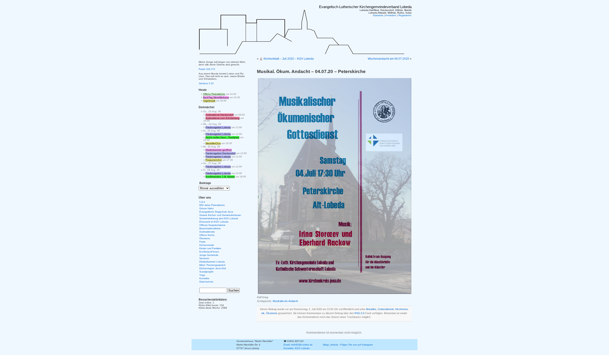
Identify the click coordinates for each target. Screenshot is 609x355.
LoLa (202, 201)
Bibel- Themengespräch (212, 265)
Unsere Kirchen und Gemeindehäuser (220, 215)
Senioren (204, 258)
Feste (202, 241)
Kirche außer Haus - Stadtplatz (222, 137)
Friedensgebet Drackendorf (221, 153)
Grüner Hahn (206, 208)
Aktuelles (371, 309)
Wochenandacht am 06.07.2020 (388, 58)
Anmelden (390, 15)
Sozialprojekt (206, 271)
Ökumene (271, 313)
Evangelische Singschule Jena (216, 211)
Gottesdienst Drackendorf (220, 114)
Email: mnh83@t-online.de (298, 344)
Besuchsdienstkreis (210, 228)
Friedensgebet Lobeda (218, 127)
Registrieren (405, 15)
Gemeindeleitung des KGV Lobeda (218, 218)
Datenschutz (206, 281)
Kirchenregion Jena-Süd (212, 268)
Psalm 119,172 (207, 69)
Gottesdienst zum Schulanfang (223, 118)
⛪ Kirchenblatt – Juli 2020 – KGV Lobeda (286, 58)
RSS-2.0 (359, 313)
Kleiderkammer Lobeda (212, 261)
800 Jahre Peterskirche (212, 205)
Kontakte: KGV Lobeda (296, 348)
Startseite (378, 15)
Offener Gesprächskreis (212, 225)
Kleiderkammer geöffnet (219, 150)
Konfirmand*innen (209, 251)
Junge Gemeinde (208, 255)
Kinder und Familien (210, 248)
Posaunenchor (214, 160)
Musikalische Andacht (285, 301)
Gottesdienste (386, 309)
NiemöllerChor (213, 143)
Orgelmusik (209, 100)
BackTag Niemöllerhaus (216, 97)
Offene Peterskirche (214, 94)
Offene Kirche (207, 235)
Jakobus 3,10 (206, 83)
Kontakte (204, 278)
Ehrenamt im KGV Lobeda (213, 221)
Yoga (202, 275)
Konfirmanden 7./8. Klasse (220, 176)
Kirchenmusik (206, 245)
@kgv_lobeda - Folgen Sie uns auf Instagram (348, 344)
